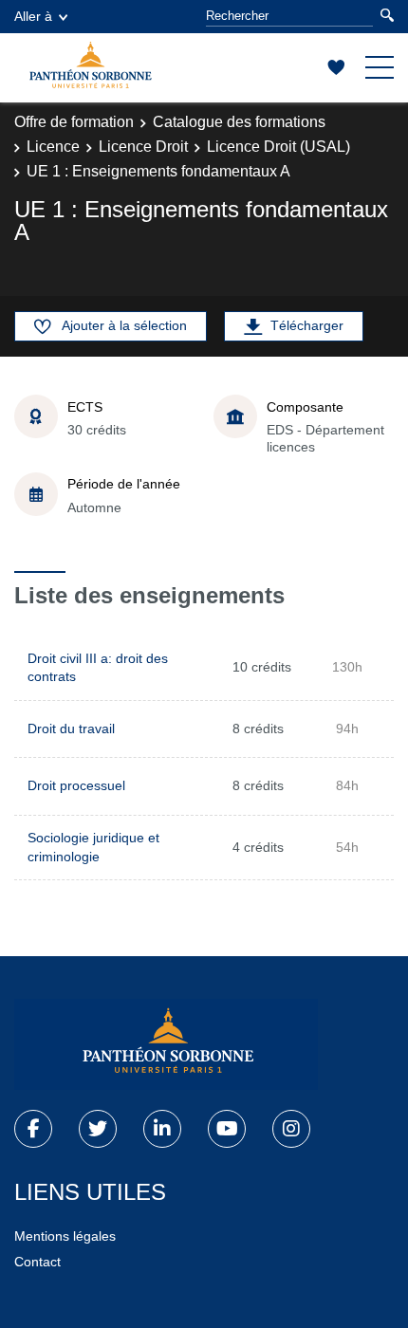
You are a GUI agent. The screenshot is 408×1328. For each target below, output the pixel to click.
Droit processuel (76, 785)
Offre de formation (74, 122)
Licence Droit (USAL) (278, 146)
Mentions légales (65, 1236)
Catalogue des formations (239, 122)
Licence (53, 146)
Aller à (33, 16)
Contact (37, 1261)
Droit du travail (71, 728)
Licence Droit (143, 146)
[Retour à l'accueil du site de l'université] (166, 1044)
